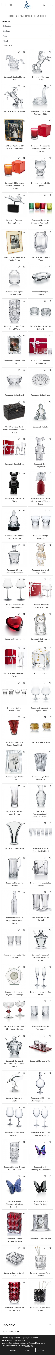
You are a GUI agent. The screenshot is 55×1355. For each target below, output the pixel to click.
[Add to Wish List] (18, 51)
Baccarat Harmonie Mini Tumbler (14, 956)
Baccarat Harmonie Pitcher (14, 884)
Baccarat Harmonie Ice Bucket (40, 884)
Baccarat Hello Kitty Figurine (40, 184)
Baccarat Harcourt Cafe (41, 1061)
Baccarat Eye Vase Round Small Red (14, 743)
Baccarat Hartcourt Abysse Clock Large (14, 993)
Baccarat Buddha (40, 427)
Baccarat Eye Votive (40, 742)
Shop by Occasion (24, 16)
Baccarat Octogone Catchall (41, 293)
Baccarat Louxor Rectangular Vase (14, 1239)
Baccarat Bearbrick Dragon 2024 (40, 571)
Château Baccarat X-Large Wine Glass (14, 605)
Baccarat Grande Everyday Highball (40, 849)
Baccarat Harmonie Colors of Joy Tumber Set (40, 223)
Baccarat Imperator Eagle (14, 1099)
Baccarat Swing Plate (40, 395)
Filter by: (6, 21)
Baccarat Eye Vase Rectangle (40, 778)
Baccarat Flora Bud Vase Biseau (14, 812)
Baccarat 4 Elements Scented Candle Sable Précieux (14, 185)
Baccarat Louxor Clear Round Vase (14, 327)
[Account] (51, 5)
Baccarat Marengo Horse (40, 78)
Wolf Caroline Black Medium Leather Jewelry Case (14, 429)
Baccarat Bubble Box (14, 464)
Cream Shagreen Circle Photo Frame (14, 258)
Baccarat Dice (40, 673)
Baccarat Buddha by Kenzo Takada (14, 536)
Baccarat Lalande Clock (40, 1238)
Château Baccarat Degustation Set (40, 605)
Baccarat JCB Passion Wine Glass (14, 1133)
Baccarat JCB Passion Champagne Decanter (40, 1099)
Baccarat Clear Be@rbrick (40, 465)
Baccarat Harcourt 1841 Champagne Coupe (14, 1027)
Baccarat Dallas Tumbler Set (14, 709)
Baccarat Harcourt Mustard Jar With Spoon (40, 957)
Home (11, 16)
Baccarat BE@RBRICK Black (14, 499)
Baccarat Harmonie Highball (41, 918)
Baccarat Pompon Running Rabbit (14, 221)
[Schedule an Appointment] (11, 5)
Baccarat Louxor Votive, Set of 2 (41, 327)
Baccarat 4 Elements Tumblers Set (40, 361)
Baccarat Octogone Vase (41, 258)
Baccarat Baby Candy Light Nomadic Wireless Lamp (41, 501)
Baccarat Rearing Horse (14, 111)
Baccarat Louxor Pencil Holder (40, 1274)
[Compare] (24, 51)
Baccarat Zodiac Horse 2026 (14, 78)
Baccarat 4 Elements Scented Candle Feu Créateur (40, 148)
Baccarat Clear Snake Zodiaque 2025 (40, 112)
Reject (27, 1350)
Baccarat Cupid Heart (14, 639)
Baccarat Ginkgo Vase (14, 848)
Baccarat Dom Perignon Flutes (14, 674)
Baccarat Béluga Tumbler (40, 536)
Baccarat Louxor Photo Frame (14, 361)
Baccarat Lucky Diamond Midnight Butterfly (14, 1204)
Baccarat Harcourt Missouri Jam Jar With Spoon (14, 1063)
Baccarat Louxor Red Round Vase (14, 1308)
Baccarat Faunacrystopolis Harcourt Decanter (40, 814)
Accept (13, 1350)
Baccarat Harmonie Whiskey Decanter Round (14, 920)
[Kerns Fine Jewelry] (28, 5)
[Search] (44, 5)
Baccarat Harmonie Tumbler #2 (41, 1027)
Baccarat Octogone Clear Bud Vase (14, 293)
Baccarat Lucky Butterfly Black (41, 1202)
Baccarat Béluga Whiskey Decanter (14, 571)
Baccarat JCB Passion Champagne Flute (40, 1133)
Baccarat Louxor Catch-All (14, 1274)
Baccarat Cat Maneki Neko (40, 640)
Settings (41, 1350)
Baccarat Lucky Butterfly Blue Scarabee (40, 1168)
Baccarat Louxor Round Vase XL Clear (14, 1168)
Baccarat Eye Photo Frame (14, 778)
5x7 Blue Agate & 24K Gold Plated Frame (14, 147)
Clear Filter (7, 45)
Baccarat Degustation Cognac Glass (41, 709)
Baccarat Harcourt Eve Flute (40, 993)
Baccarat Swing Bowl (14, 395)
